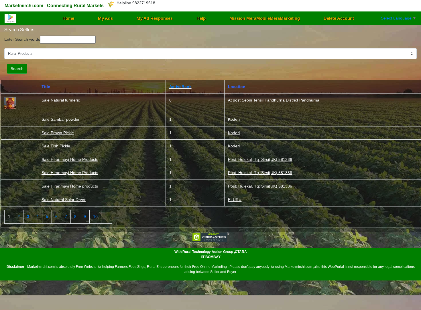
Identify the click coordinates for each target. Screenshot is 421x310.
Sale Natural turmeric (61, 100)
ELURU (234, 199)
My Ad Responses (155, 18)
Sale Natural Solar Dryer (64, 199)
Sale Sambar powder (61, 119)
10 (95, 216)
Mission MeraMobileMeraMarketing (264, 18)
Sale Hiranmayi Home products (70, 186)
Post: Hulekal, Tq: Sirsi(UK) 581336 (260, 159)
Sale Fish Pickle (56, 146)
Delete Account (339, 18)
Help (201, 18)
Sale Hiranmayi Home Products (70, 159)
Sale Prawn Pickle (58, 132)
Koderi (234, 119)
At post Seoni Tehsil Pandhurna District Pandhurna (273, 100)
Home (68, 18)
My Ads (105, 18)
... (106, 216)
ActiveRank (180, 86)
